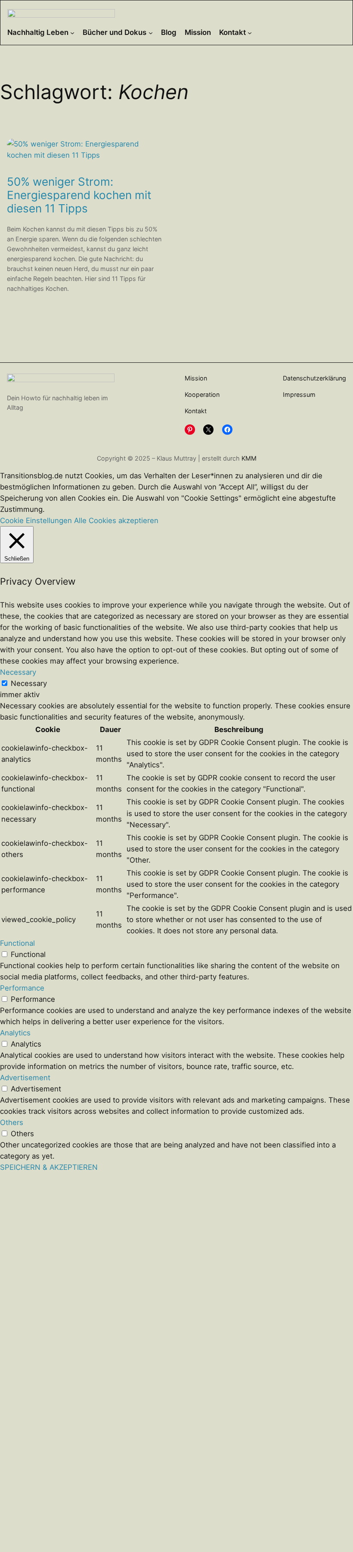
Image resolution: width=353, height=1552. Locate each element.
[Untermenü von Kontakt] (250, 33)
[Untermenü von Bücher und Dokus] (151, 33)
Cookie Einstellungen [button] (36, 520)
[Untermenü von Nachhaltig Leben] (72, 33)
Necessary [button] (18, 672)
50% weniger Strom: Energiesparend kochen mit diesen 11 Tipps (79, 195)
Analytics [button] (15, 1032)
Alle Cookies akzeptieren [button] (116, 520)
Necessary (29, 683)
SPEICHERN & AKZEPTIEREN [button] (49, 1167)
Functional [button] (17, 943)
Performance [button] (22, 988)
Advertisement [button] (25, 1077)
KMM (249, 458)
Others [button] (11, 1122)
